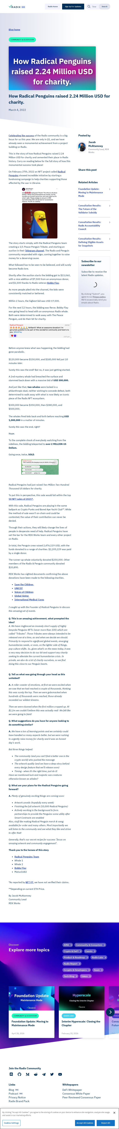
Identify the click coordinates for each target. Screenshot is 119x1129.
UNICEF (19, 588)
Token (84, 976)
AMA (66, 944)
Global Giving (22, 595)
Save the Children (24, 584)
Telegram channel (34, 250)
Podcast (13, 1093)
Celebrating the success (21, 135)
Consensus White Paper (76, 1093)
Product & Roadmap (74, 957)
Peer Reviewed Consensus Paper (81, 1097)
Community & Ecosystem (89, 944)
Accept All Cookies (85, 1123)
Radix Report (70, 963)
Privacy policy (99, 296)
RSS (17, 1090)
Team (97, 969)
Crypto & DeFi (71, 951)
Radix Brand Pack (19, 1101)
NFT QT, (30, 882)
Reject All (105, 1123)
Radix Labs (97, 957)
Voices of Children (24, 592)
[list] (59, 1012)
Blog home (14, 29)
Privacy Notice (17, 1097)
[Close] (114, 1113)
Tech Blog (69, 976)
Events (88, 951)
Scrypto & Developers (75, 969)
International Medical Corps (29, 599)
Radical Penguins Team (27, 856)
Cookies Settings (11, 1123)
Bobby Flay (53, 282)
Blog (11, 1089)
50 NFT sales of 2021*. (21, 498)
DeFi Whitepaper (72, 1089)
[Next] (110, 1012)
